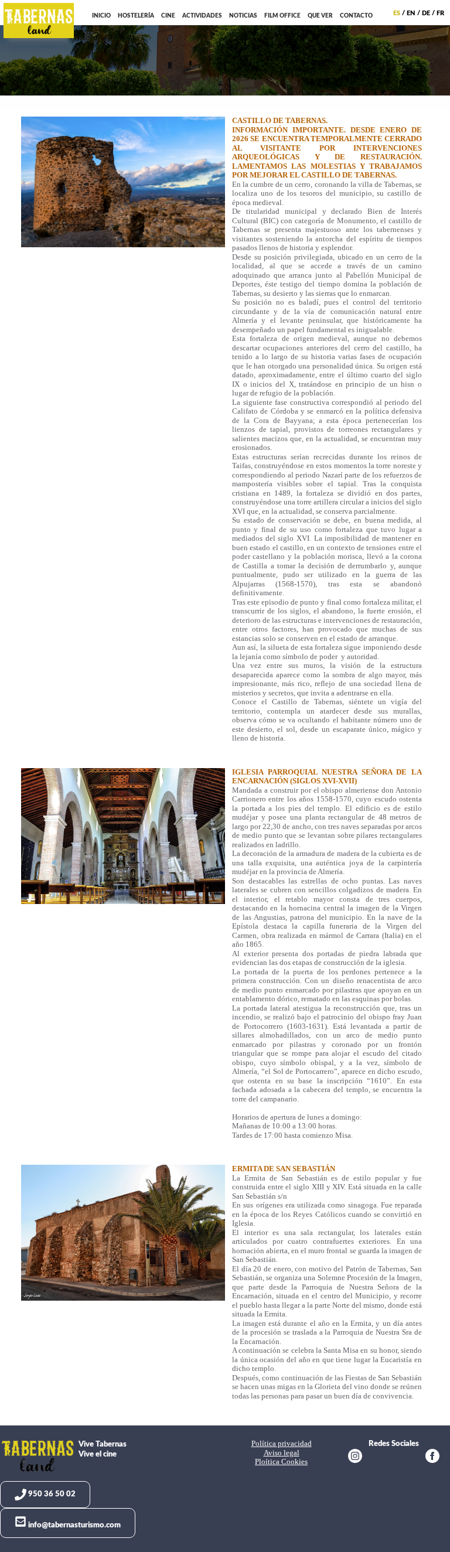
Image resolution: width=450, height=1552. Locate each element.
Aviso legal (281, 1453)
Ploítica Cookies (281, 1462)
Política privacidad (281, 1444)
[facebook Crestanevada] (432, 1457)
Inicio (101, 16)
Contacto (356, 16)
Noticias (243, 16)
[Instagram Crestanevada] (355, 1457)
